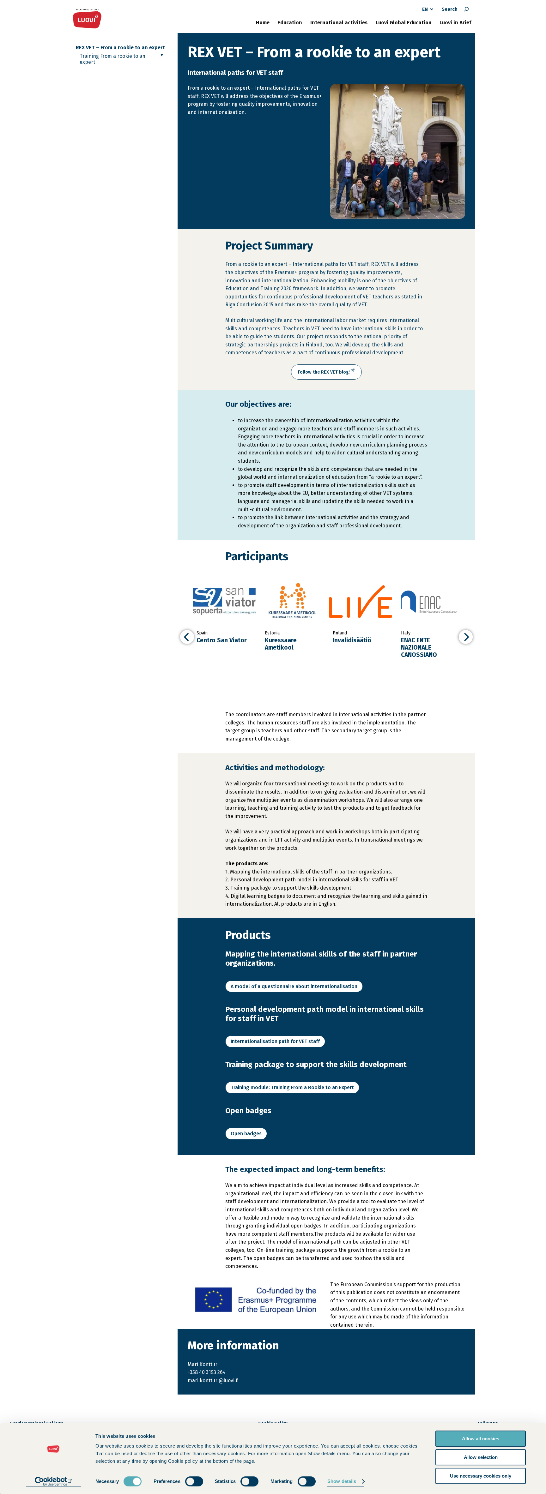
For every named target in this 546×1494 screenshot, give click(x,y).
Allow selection (481, 1457)
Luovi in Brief (455, 23)
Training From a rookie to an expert (112, 59)
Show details (341, 1481)
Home (263, 23)
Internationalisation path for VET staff (275, 1041)
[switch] (194, 1481)
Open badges (246, 1134)
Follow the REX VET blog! (325, 374)
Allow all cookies (480, 1438)
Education (289, 23)
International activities (338, 23)
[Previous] (187, 637)
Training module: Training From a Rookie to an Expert (292, 1087)
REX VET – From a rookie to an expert (120, 48)
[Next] (466, 637)
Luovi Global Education (404, 23)
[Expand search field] (466, 9)
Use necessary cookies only (480, 1476)
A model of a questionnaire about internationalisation (294, 986)
